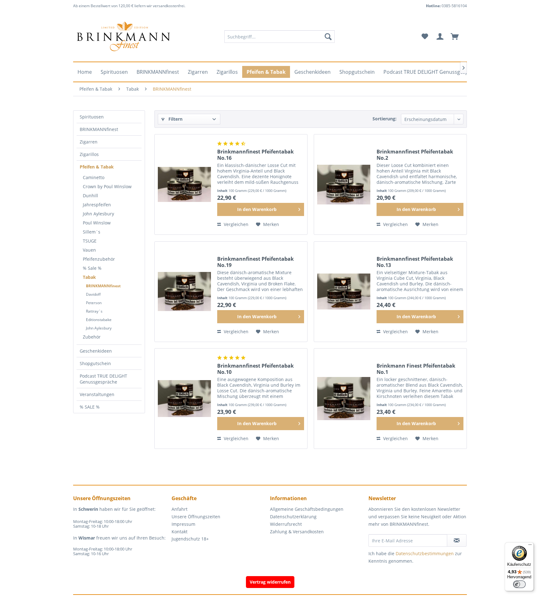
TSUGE (90, 241)
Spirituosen (92, 117)
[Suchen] (328, 36)
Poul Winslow (97, 223)
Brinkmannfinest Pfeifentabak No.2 (415, 154)
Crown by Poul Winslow (107, 186)
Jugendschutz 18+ (190, 539)
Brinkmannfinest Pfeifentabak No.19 (255, 262)
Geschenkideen (96, 351)
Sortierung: (384, 119)
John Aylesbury (98, 214)
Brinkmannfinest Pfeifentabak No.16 (255, 154)
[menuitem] (279, 36)
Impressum (183, 524)
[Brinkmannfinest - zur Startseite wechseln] (123, 36)
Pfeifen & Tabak (97, 167)
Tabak (89, 277)
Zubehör (92, 337)
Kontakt (180, 532)
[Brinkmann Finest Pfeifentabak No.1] (343, 398)
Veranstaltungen (97, 394)
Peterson (94, 302)
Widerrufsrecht (286, 524)
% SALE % (90, 407)
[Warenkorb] (457, 36)
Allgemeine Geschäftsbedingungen (306, 509)
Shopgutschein (95, 363)
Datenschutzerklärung (293, 517)
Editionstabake (99, 319)
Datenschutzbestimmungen (425, 553)
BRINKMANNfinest (99, 129)
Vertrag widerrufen (270, 582)
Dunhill (90, 195)
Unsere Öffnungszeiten (196, 517)
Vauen (89, 250)
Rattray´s (94, 311)
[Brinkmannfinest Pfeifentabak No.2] (343, 184)
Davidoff (93, 294)
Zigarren (89, 142)
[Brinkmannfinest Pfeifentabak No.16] (184, 184)
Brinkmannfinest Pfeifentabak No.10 (255, 369)
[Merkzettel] (424, 36)
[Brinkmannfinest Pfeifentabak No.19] (184, 291)
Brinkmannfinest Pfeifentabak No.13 (415, 262)
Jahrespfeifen (97, 205)
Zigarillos (89, 154)
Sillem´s (91, 232)
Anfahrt (180, 509)
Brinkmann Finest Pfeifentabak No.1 (416, 369)
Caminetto (93, 177)
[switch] (519, 584)
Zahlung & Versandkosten (297, 532)
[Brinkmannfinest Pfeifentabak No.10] (184, 398)
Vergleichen (235, 224)
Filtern (174, 119)
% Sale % (92, 268)
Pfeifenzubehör (99, 259)
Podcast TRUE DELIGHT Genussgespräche (103, 379)
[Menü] (530, 546)
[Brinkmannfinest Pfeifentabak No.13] (343, 291)
